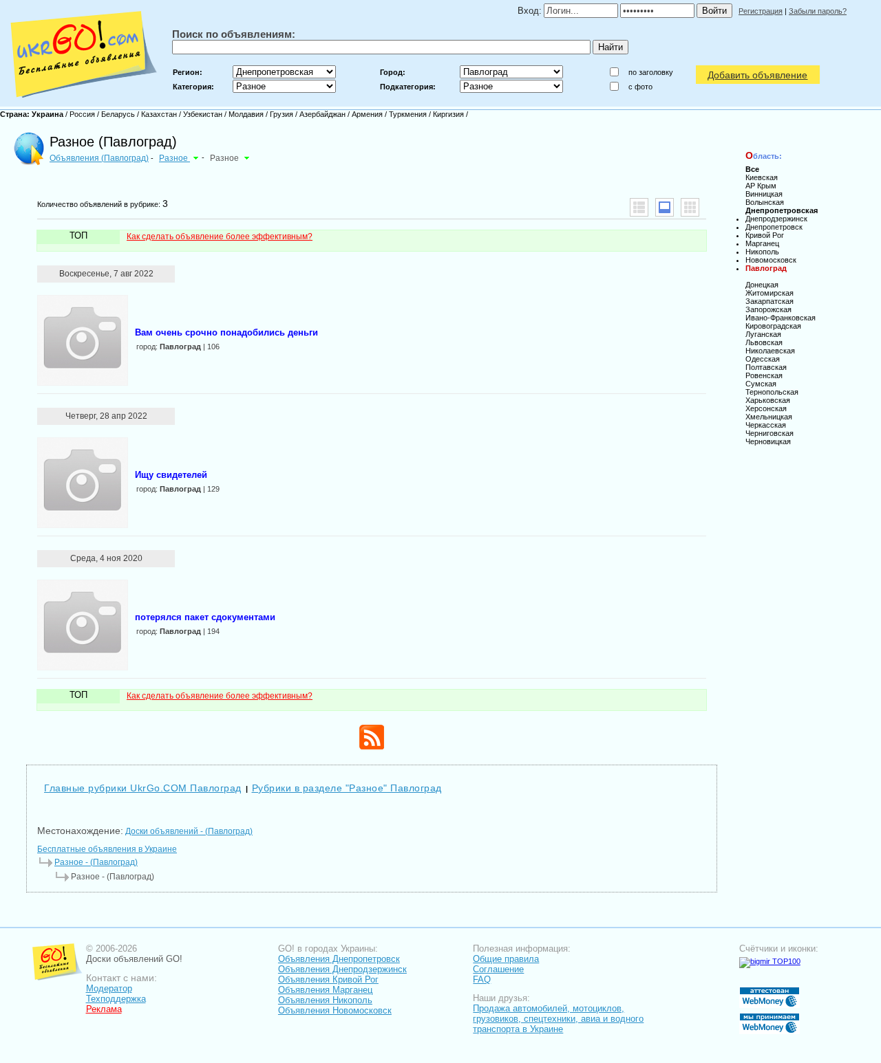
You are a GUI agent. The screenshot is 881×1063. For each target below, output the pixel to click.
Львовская (764, 342)
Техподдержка (116, 999)
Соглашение (498, 969)
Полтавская (766, 367)
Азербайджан (322, 114)
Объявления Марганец (325, 990)
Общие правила (506, 959)
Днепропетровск (774, 227)
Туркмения (408, 114)
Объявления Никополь (325, 1000)
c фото (640, 87)
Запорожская (768, 309)
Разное (174, 158)
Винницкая (764, 194)
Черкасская (765, 425)
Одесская (762, 359)
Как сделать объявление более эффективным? (219, 236)
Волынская (764, 202)
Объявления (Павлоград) (99, 158)
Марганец (762, 243)
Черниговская (769, 433)
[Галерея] (690, 207)
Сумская (760, 384)
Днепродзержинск (776, 219)
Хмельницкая (768, 417)
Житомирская (769, 293)
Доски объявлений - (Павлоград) (189, 831)
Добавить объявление (757, 74)
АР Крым (760, 186)
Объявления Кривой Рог (328, 979)
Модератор (109, 988)
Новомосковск (770, 260)
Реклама (104, 1009)
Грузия (281, 114)
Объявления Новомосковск (335, 1010)
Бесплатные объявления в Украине (107, 849)
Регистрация (761, 11)
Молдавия (246, 114)
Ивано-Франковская (780, 318)
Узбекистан (202, 114)
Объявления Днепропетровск (339, 959)
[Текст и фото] (664, 207)
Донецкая (761, 285)
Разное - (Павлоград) (96, 862)
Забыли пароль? (818, 11)
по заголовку (650, 72)
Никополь (762, 252)
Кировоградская (773, 326)
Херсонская (766, 408)
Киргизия (448, 114)
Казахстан (159, 114)
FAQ (482, 979)
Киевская (761, 177)
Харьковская (767, 400)
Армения (367, 114)
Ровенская (764, 375)
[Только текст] (639, 207)
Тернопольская (771, 392)
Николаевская (770, 351)
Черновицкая (768, 441)
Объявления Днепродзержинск (342, 969)
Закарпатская (769, 301)
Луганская (763, 334)
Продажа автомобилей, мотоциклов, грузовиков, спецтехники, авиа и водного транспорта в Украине (558, 1018)
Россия (82, 114)
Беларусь (118, 114)
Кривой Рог (764, 235)
